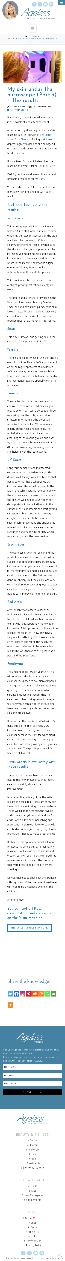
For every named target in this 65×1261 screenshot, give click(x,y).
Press (33, 1227)
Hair (33, 1154)
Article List (34, 1231)
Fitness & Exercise (33, 1168)
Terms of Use (33, 1240)
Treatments (33, 1163)
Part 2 (42, 178)
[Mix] (41, 991)
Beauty (33, 36)
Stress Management (33, 1195)
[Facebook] (16, 991)
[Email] (53, 991)
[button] (32, 28)
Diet (33, 1190)
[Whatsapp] (47, 991)
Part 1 (52, 165)
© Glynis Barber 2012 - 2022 (19, 1258)
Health (34, 1186)
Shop (34, 1222)
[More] (10, 1002)
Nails (33, 1158)
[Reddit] (35, 991)
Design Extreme (51, 1258)
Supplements (33, 1199)
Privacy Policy (37, 1060)
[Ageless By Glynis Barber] (32, 1119)
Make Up (33, 1149)
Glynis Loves (33, 1218)
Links (34, 1236)
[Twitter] (10, 991)
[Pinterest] (29, 991)
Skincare (24, 110)
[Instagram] (22, 991)
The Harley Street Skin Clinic (29, 927)
